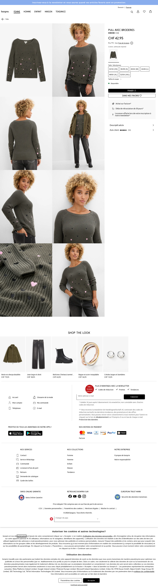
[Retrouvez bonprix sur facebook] (70, 496)
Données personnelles (53, 508)
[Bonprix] (5, 12)
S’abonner (134, 397)
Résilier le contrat (108, 508)
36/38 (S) (124, 69)
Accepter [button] (91, 580)
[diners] (96, 433)
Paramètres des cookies (73, 508)
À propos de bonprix (122, 455)
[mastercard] (82, 433)
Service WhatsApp (27, 460)
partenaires (21, 536)
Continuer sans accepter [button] (79, 585)
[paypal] (111, 433)
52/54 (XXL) (125, 75)
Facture (82, 438)
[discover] (103, 433)
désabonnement (102, 417)
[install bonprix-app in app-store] (17, 433)
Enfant (37, 11)
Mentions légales (92, 508)
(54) (117, 33)
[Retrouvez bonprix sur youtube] (75, 496)
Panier (131, 90)
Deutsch (121, 7)
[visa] (89, 432)
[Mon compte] (138, 13)
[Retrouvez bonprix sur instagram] (84, 496)
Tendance (61, 11)
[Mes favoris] (145, 13)
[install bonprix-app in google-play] (35, 433)
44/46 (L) (144, 69)
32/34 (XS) (113, 69)
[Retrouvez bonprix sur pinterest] (79, 496)
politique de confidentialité (144, 571)
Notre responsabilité (122, 460)
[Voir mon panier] (151, 13)
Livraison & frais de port (29, 468)
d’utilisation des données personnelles (97, 536)
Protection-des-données (88, 420)
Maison (48, 11)
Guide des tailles (26, 481)
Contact (23, 455)
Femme (17, 11)
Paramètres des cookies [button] (70, 580)
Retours (23, 472)
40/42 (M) (134, 69)
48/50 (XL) (113, 75)
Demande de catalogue (29, 476)
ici (72, 543)
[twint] (122, 433)
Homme (27, 11)
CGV (40, 508)
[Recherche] (132, 12)
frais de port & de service (93, 504)
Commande (24, 464)
